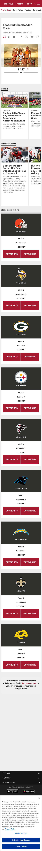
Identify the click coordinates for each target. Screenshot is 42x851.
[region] (21, 823)
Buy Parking (30, 254)
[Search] (34, 3)
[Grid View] (9, 37)
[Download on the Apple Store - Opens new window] (12, 791)
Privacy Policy (10, 829)
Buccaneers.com (29, 683)
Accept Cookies (21, 847)
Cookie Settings (21, 833)
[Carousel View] (4, 37)
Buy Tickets (12, 254)
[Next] (27, 69)
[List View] (14, 37)
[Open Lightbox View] (21, 60)
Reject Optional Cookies (21, 840)
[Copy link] (37, 37)
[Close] (39, 798)
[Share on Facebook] (21, 38)
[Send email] (32, 38)
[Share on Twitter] (26, 38)
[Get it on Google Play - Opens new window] (28, 792)
